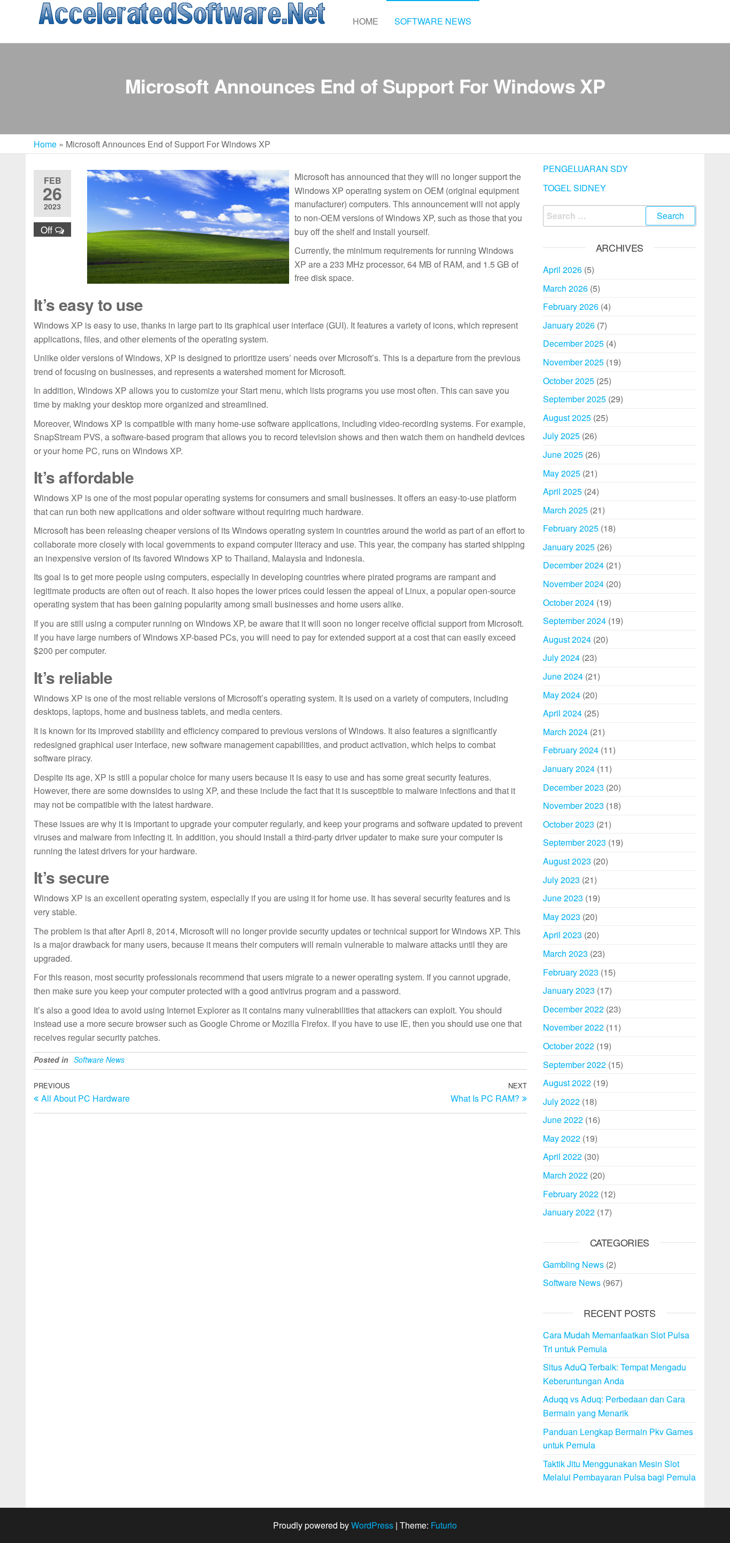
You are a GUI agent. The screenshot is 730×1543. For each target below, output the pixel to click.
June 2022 (563, 1119)
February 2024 (571, 750)
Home (365, 21)
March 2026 (565, 288)
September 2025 (574, 399)
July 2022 (561, 1101)
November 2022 (573, 1027)
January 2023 (569, 990)
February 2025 (571, 528)
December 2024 (573, 565)
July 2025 (561, 436)
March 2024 (565, 732)
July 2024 (561, 657)
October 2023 (568, 824)
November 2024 (573, 584)
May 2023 (561, 916)
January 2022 (569, 1212)
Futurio (444, 1525)
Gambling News (573, 1264)
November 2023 (573, 805)
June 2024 (563, 676)
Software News (432, 21)
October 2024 (568, 602)
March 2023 (565, 953)
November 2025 (573, 362)
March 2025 (565, 510)
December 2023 (573, 787)
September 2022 (574, 1064)
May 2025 (561, 473)
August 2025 (567, 417)
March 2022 (565, 1175)
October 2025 (568, 381)
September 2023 (574, 842)
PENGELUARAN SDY (585, 168)
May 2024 (561, 695)
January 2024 (569, 768)
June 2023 (563, 898)
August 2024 (567, 639)
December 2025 (573, 343)
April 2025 (562, 491)
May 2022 (561, 1138)
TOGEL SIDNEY (574, 188)
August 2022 (567, 1083)
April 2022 (562, 1156)
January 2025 (569, 547)
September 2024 (574, 620)
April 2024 (562, 713)
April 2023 (562, 935)
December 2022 (573, 1009)
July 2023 (561, 880)
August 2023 (567, 861)
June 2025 (563, 454)
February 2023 (571, 972)
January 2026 (569, 325)
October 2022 (568, 1046)
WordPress (372, 1525)
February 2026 (571, 306)
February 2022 (571, 1194)
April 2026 (562, 269)
